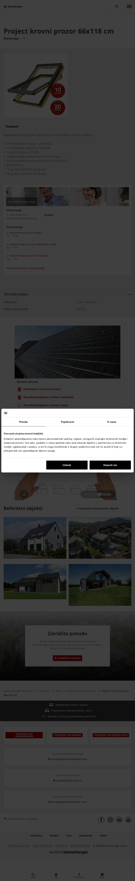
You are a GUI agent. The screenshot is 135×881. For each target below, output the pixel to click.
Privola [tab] (23, 421)
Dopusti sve (110, 464)
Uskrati (67, 464)
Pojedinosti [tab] (67, 421)
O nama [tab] (111, 421)
